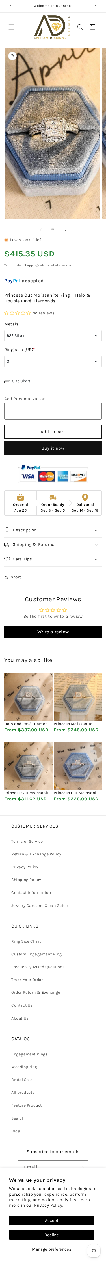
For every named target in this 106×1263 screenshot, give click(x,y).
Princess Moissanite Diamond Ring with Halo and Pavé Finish (77, 724)
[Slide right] (65, 230)
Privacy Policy (24, 867)
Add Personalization (25, 398)
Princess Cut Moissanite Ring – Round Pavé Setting (27, 793)
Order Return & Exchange (35, 992)
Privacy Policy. (48, 1205)
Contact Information (31, 892)
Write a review (53, 631)
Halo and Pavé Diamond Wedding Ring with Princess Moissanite (27, 724)
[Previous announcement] (10, 6)
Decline (51, 1234)
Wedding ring (24, 1066)
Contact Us (22, 1005)
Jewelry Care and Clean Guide (39, 905)
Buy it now (53, 448)
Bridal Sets (22, 1079)
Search (18, 1118)
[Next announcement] (95, 6)
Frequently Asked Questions (38, 967)
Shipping (31, 265)
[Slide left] (40, 230)
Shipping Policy (26, 879)
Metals (11, 324)
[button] (11, 27)
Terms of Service (27, 841)
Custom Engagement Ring (36, 954)
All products (22, 1092)
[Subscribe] (81, 1167)
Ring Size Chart (26, 941)
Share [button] (16, 577)
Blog (15, 1131)
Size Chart (21, 381)
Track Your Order (27, 979)
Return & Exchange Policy (36, 854)
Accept (52, 1220)
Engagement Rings (29, 1054)
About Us (20, 1018)
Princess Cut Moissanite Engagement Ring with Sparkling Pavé (77, 793)
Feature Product (26, 1105)
